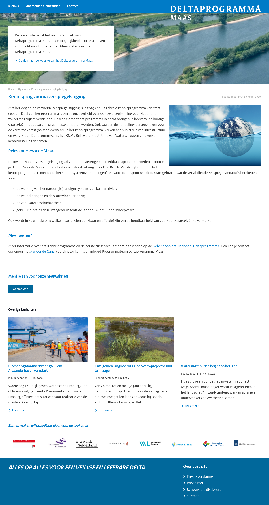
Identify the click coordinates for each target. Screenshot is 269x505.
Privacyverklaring (200, 476)
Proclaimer (195, 483)
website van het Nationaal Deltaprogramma (186, 246)
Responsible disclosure (204, 489)
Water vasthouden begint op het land (209, 366)
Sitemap (193, 496)
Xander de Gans (42, 251)
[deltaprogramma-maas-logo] (215, 12)
